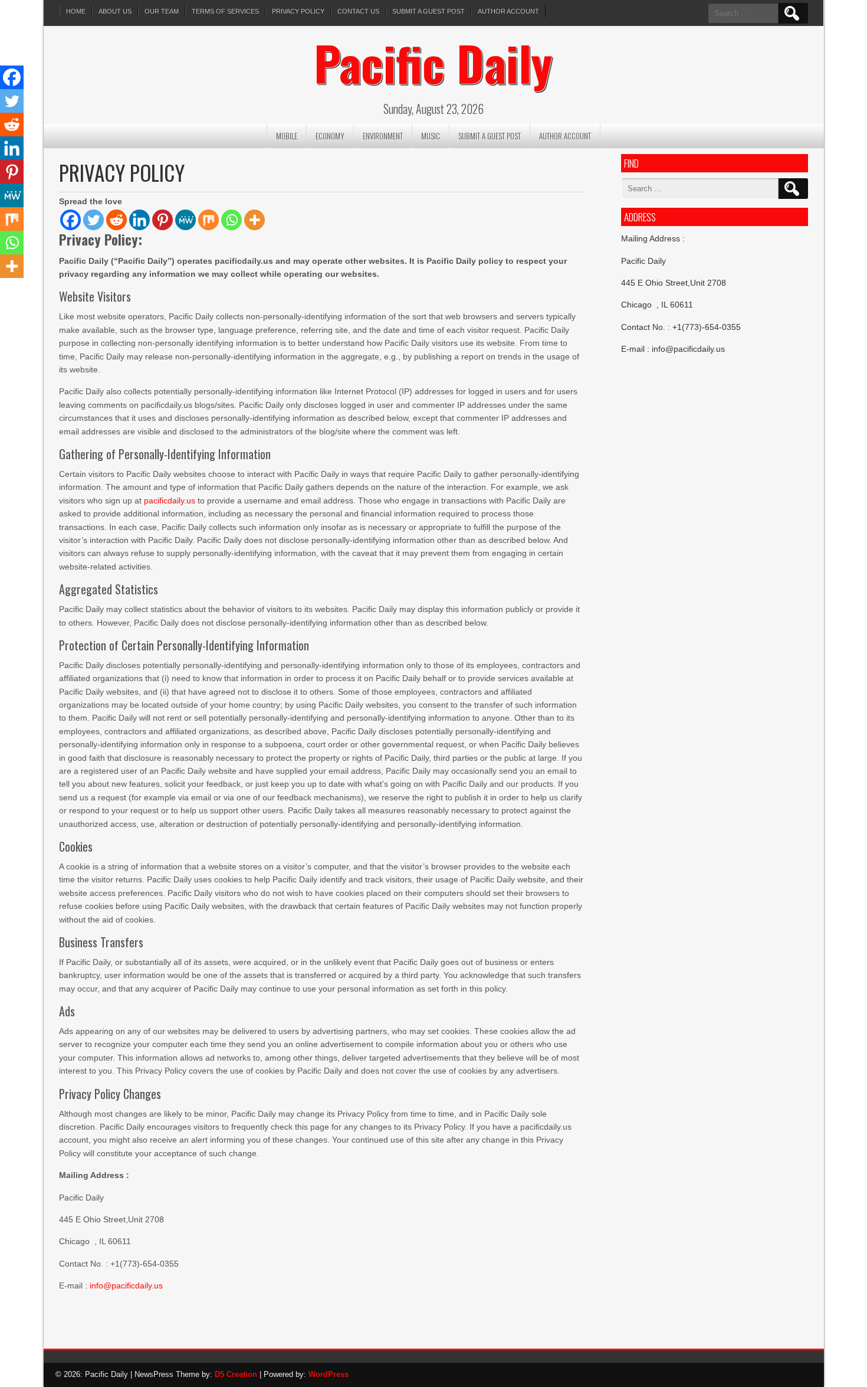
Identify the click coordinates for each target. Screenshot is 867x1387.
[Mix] (208, 220)
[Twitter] (93, 220)
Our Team (161, 11)
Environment (383, 136)
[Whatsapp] (231, 220)
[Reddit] (116, 220)
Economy (330, 136)
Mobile (286, 136)
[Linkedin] (139, 220)
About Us (115, 11)
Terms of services (225, 11)
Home (76, 11)
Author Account (508, 11)
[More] (254, 220)
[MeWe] (185, 220)
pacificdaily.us (169, 500)
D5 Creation (236, 1374)
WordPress (328, 1374)
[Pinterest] (162, 220)
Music (430, 136)
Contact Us (358, 11)
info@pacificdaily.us (126, 1285)
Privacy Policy (298, 11)
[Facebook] (70, 220)
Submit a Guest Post (428, 11)
